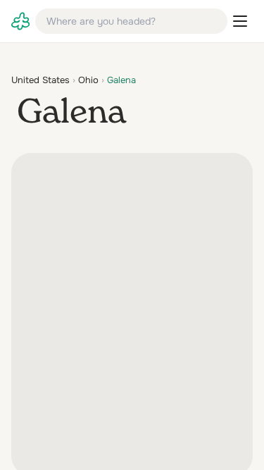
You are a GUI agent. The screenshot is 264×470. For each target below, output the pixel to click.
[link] (20, 21)
